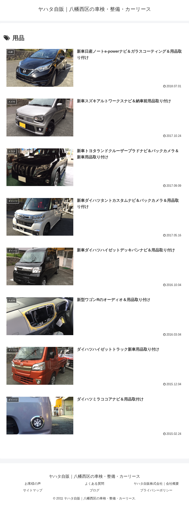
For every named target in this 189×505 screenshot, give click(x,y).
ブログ (94, 490)
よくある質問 (94, 483)
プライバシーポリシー (156, 490)
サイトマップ (32, 490)
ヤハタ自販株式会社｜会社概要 (156, 483)
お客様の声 (33, 483)
